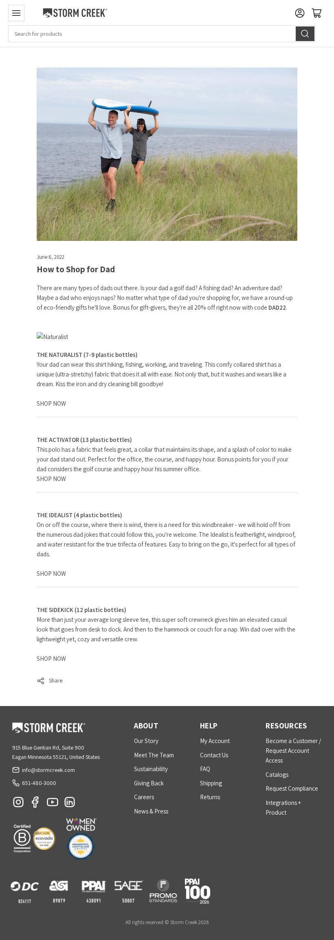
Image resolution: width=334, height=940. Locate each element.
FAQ (205, 769)
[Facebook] (35, 804)
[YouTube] (52, 804)
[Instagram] (18, 804)
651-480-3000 (39, 783)
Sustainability (151, 769)
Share (55, 680)
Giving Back (149, 783)
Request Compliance (292, 788)
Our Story (146, 741)
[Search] (305, 34)
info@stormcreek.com (48, 770)
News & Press (151, 811)
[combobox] (162, 33)
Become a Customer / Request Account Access (293, 750)
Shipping (211, 783)
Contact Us (214, 755)
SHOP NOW (51, 403)
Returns (210, 797)
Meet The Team (154, 755)
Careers (144, 797)
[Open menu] (16, 13)
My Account (215, 741)
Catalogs (277, 774)
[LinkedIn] (70, 804)
